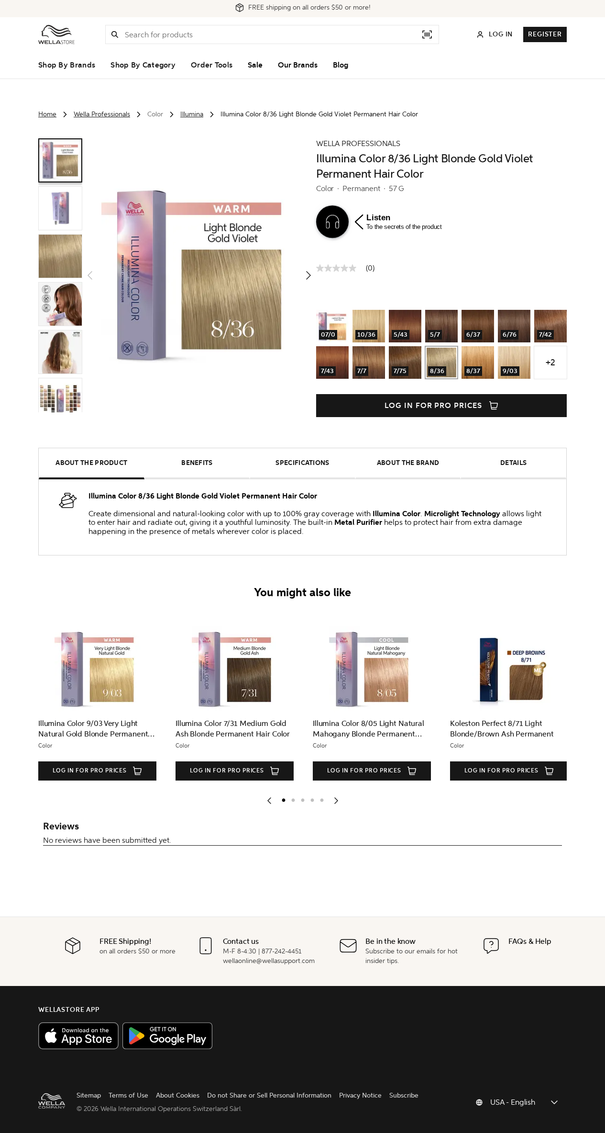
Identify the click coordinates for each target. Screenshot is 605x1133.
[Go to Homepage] (56, 34)
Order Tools (211, 65)
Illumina (191, 114)
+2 (550, 362)
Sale (255, 65)
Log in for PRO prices (433, 405)
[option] (281, 798)
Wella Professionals (102, 114)
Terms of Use (128, 1095)
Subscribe (403, 1095)
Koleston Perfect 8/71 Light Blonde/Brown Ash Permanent (502, 728)
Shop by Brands (66, 65)
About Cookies (177, 1095)
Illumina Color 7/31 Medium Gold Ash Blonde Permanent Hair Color (233, 728)
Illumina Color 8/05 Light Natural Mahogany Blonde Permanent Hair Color (368, 729)
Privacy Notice (360, 1095)
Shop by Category (143, 65)
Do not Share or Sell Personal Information (269, 1095)
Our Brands (298, 65)
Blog (340, 65)
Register (545, 34)
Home (47, 114)
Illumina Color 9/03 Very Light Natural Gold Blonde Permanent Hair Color (93, 729)
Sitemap (89, 1095)
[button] (114, 34)
